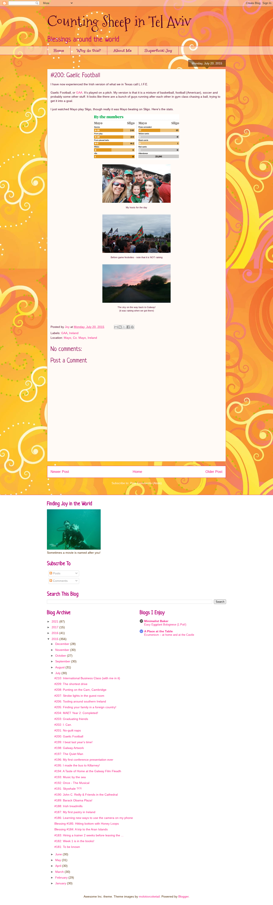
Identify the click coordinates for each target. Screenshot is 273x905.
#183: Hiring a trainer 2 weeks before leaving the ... (88, 835)
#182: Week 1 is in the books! (74, 841)
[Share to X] (124, 327)
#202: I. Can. (63, 724)
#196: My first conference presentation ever (83, 759)
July (58, 673)
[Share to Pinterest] (132, 327)
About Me (123, 50)
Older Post (213, 472)
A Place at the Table (158, 631)
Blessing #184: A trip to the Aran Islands (81, 829)
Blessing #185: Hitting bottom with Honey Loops (86, 823)
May (58, 860)
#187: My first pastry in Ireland (74, 812)
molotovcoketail (149, 896)
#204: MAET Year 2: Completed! (76, 713)
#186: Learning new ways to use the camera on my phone (93, 818)
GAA (79, 92)
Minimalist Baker (156, 621)
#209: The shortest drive (70, 684)
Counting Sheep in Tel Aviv (119, 21)
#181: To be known (67, 847)
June (59, 854)
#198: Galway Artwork (69, 748)
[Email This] (116, 327)
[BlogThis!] (120, 327)
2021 (55, 621)
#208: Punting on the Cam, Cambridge (80, 689)
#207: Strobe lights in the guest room (79, 695)
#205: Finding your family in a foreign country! (85, 707)
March (60, 871)
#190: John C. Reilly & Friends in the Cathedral (86, 794)
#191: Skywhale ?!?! (68, 788)
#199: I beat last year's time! (73, 742)
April (58, 865)
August (60, 667)
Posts (56, 573)
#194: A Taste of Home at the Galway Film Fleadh (87, 771)
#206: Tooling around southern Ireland (80, 701)
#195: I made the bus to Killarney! (77, 765)
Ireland (73, 333)
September (63, 661)
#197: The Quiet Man (68, 754)
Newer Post (60, 472)
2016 (55, 633)
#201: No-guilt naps (67, 730)
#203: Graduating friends (71, 719)
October (61, 655)
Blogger (183, 896)
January (61, 883)
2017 (55, 627)
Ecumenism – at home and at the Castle (169, 634)
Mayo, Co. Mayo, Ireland (80, 337)
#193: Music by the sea (70, 777)
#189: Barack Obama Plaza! (73, 800)
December (62, 644)
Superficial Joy (158, 50)
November (62, 650)
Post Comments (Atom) (146, 483)
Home (59, 50)
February (61, 877)
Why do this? (89, 50)
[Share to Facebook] (128, 327)
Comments (60, 580)
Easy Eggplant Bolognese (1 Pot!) (165, 624)
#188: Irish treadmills (68, 806)
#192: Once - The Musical (71, 783)
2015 (55, 639)
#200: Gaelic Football (68, 736)
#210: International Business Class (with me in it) (87, 678)
